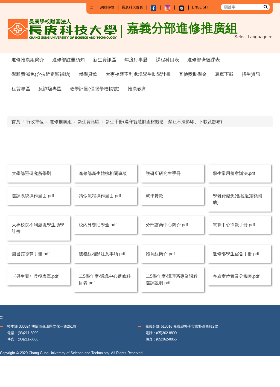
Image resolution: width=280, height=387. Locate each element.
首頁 (15, 121)
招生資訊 (251, 74)
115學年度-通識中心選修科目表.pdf (105, 279)
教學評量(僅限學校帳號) (94, 88)
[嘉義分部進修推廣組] (64, 33)
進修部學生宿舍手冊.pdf (236, 254)
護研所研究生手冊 (163, 173)
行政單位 (35, 121)
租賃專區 (20, 88)
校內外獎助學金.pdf (97, 225)
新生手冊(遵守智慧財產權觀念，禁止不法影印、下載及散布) (164, 121)
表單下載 (224, 74)
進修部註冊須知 (68, 59)
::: (91, 7)
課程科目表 (167, 59)
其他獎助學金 (193, 74)
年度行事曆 (136, 59)
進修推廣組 (61, 121)
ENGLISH (200, 7)
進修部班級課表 (203, 59)
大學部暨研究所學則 (31, 173)
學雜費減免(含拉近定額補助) (41, 74)
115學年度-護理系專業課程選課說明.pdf (172, 279)
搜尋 (265, 6)
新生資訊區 (104, 59)
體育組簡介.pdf (160, 254)
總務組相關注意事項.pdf (102, 254)
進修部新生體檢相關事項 (103, 173)
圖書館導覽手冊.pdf (30, 254)
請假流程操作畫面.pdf (100, 196)
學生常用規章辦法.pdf (234, 173)
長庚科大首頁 (132, 7)
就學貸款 (88, 74)
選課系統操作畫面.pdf (33, 196)
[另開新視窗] (154, 8)
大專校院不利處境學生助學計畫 (138, 74)
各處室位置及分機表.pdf (236, 276)
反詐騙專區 (50, 88)
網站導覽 (107, 7)
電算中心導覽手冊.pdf (234, 225)
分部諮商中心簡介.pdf (167, 225)
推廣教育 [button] (137, 88)
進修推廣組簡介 (27, 59)
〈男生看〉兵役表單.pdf (35, 276)
